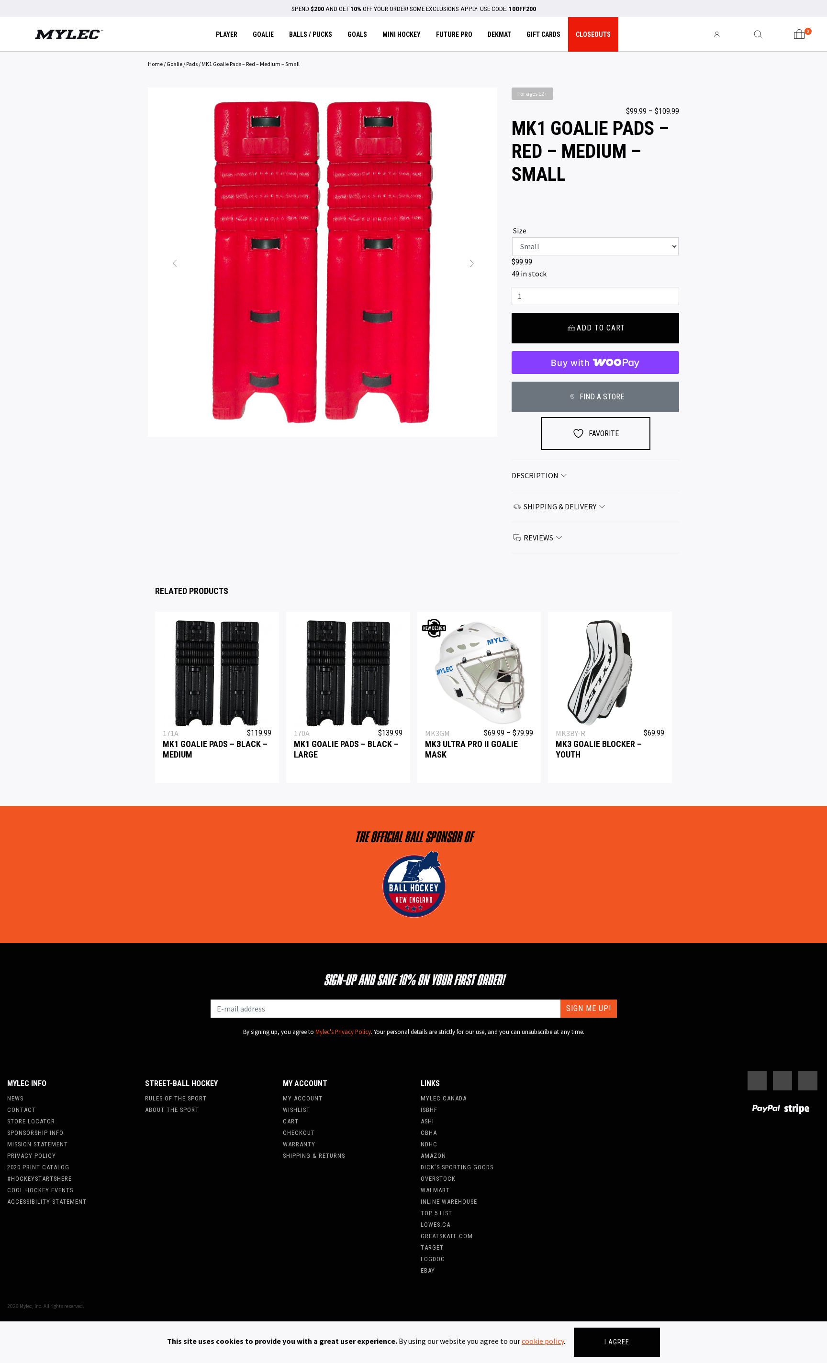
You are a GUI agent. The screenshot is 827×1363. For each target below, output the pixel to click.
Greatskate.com (447, 1236)
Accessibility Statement (47, 1201)
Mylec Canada (444, 1098)
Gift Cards (543, 34)
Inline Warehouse (449, 1201)
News (15, 1098)
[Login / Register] (717, 34)
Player (226, 34)
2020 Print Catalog (38, 1167)
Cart (291, 1121)
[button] (174, 262)
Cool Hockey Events (40, 1190)
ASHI (427, 1121)
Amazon (433, 1155)
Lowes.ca (435, 1224)
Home (155, 63)
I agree (616, 1342)
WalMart (435, 1190)
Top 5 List (436, 1213)
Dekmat (499, 34)
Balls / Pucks (310, 34)
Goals (357, 34)
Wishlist (296, 1109)
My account (303, 1098)
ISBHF (429, 1109)
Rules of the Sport (176, 1098)
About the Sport (172, 1109)
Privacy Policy (31, 1155)
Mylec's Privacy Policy (343, 1031)
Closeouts (593, 34)
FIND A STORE (601, 396)
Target (432, 1247)
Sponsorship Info (35, 1132)
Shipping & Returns (314, 1155)
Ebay (428, 1270)
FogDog (433, 1259)
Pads (192, 63)
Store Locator (31, 1121)
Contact (21, 1109)
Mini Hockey (401, 34)
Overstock (438, 1178)
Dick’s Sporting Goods (457, 1167)
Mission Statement (37, 1144)
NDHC (429, 1144)
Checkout (299, 1132)
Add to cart (601, 327)
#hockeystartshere (39, 1178)
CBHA (429, 1132)
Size (519, 230)
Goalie (263, 34)
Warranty (299, 1144)
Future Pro (454, 34)
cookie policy (543, 1341)
